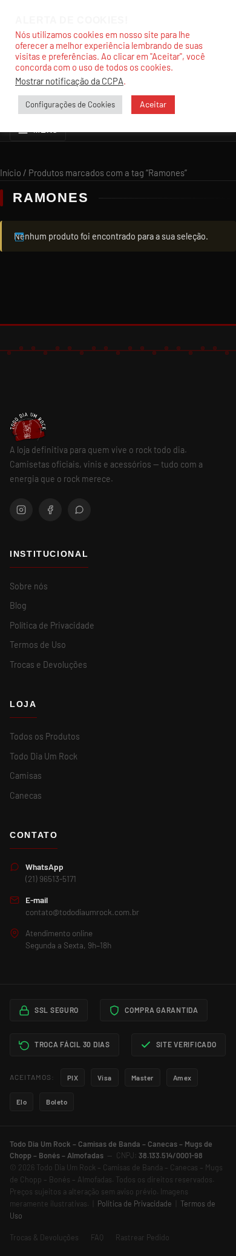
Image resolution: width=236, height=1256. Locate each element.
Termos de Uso (38, 644)
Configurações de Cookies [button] (70, 104)
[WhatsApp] (79, 509)
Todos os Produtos (45, 736)
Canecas (26, 795)
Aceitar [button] (153, 104)
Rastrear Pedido (142, 1237)
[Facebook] (50, 509)
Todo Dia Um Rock (43, 756)
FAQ (97, 1237)
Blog (18, 605)
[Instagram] (21, 509)
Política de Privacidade (52, 625)
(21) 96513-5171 (50, 879)
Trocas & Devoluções (44, 1237)
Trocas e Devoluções (48, 664)
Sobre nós (29, 586)
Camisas (26, 775)
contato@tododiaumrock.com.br (82, 912)
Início (10, 172)
